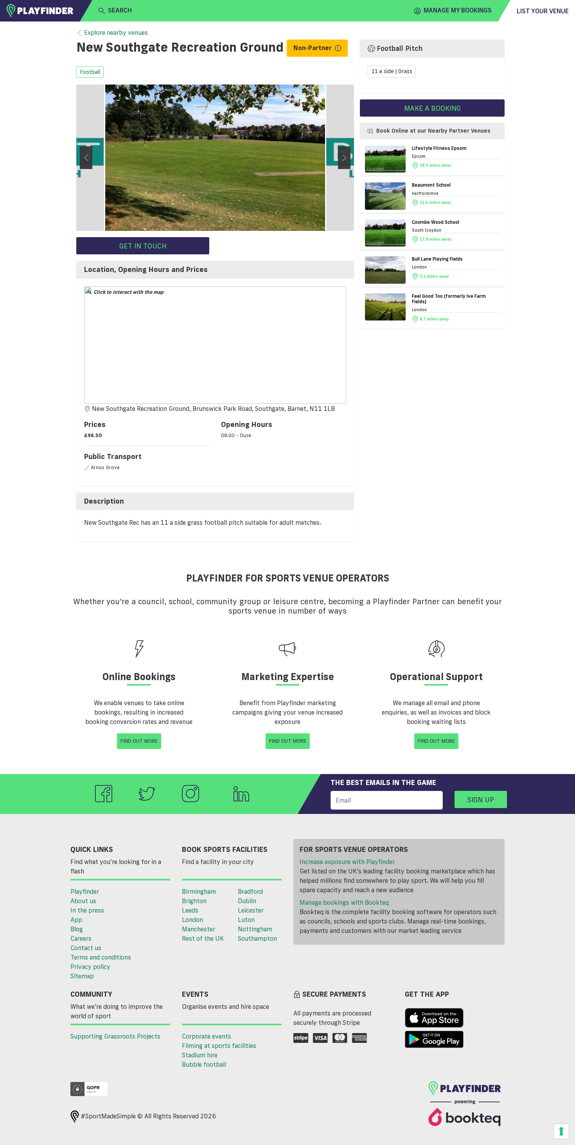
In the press (87, 910)
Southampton (257, 938)
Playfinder (84, 891)
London (192, 920)
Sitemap (82, 976)
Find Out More (139, 741)
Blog (76, 929)
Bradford (250, 891)
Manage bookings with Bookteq (344, 902)
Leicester (251, 910)
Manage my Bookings (458, 10)
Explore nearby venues (116, 32)
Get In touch (143, 245)
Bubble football (204, 1064)
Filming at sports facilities (219, 1046)
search (120, 10)
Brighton (194, 901)
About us (83, 901)
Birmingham (199, 891)
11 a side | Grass (391, 71)
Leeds (190, 910)
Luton (246, 920)
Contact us (85, 948)
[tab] (215, 270)
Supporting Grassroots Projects (115, 1036)
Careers (81, 938)
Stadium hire (199, 1055)
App (76, 920)
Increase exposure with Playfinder (347, 862)
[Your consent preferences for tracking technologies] (561, 1131)
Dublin (247, 901)
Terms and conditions (100, 957)
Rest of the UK (203, 938)
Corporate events (206, 1036)
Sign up (480, 799)
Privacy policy (90, 966)
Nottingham (255, 929)
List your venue (543, 11)
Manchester (198, 929)
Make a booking (432, 108)
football (90, 72)
